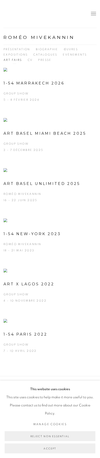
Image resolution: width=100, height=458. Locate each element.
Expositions (15, 54)
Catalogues (45, 54)
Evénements (75, 54)
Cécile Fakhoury (31, 14)
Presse (44, 60)
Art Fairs (12, 60)
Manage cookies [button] (50, 424)
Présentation (16, 49)
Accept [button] (49, 448)
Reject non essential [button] (50, 436)
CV (30, 60)
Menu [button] (93, 13)
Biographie (47, 49)
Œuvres (71, 49)
